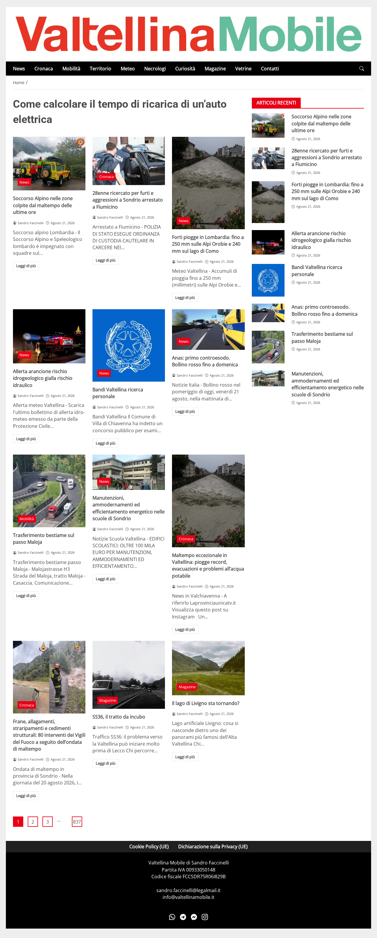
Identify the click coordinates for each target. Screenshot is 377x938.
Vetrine (243, 68)
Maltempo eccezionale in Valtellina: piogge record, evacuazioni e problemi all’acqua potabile (208, 565)
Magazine (215, 68)
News (19, 68)
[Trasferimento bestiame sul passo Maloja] (49, 491)
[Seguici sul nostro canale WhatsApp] (172, 917)
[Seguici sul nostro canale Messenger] (194, 917)
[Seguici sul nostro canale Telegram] (183, 917)
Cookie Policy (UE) (149, 846)
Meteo (128, 68)
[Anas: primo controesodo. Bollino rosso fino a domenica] (208, 329)
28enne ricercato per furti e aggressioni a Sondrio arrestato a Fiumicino (127, 200)
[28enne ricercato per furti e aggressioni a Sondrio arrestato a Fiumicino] (128, 161)
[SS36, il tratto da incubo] (128, 675)
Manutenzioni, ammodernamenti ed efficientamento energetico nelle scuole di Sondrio (128, 508)
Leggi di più (26, 265)
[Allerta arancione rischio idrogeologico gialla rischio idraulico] (49, 336)
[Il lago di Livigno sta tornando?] (208, 668)
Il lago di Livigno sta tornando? (205, 703)
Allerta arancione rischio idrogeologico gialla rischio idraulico (42, 378)
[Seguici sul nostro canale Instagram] (205, 917)
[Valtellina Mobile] (188, 34)
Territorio (100, 68)
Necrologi (155, 68)
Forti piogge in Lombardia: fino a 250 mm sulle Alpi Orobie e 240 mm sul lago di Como (208, 244)
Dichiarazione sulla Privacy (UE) (213, 846)
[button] (361, 68)
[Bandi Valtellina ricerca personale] (128, 345)
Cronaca (43, 68)
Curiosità (185, 68)
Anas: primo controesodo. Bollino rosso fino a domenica (205, 361)
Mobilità (71, 68)
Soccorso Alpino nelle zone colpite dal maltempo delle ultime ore (43, 205)
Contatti (270, 68)
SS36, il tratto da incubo (118, 717)
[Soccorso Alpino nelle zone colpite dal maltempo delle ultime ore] (49, 164)
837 (77, 822)
